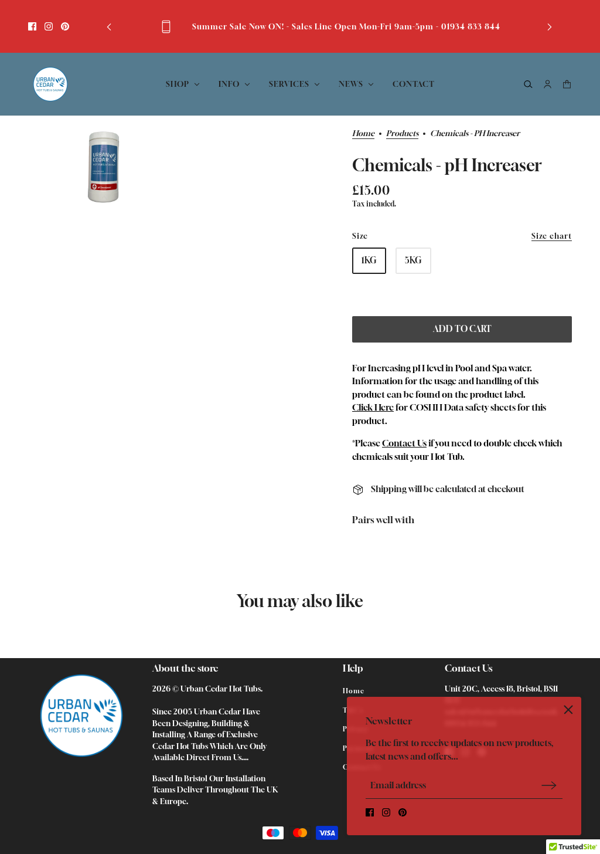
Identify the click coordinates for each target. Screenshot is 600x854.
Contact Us (404, 443)
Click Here (373, 407)
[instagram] (48, 26)
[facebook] (32, 26)
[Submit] (549, 785)
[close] (568, 710)
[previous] (109, 27)
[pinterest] (65, 26)
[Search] (528, 84)
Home (363, 134)
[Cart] (567, 84)
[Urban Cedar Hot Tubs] (50, 84)
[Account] (548, 84)
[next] (549, 27)
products (402, 134)
